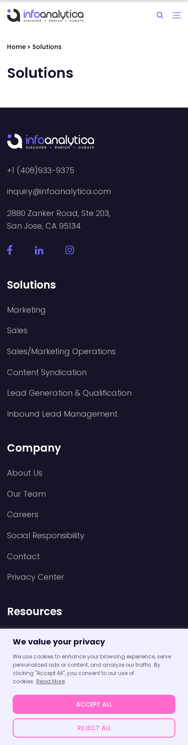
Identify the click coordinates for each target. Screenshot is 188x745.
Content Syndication (47, 372)
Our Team (26, 494)
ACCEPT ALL (94, 704)
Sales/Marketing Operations (61, 351)
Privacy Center (35, 577)
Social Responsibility (45, 535)
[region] (94, 687)
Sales (17, 330)
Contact (23, 556)
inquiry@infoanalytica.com (59, 191)
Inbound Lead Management (62, 414)
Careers (22, 514)
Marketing (26, 310)
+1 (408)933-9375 (40, 170)
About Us (24, 473)
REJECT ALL (94, 728)
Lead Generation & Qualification (69, 393)
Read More (50, 681)
